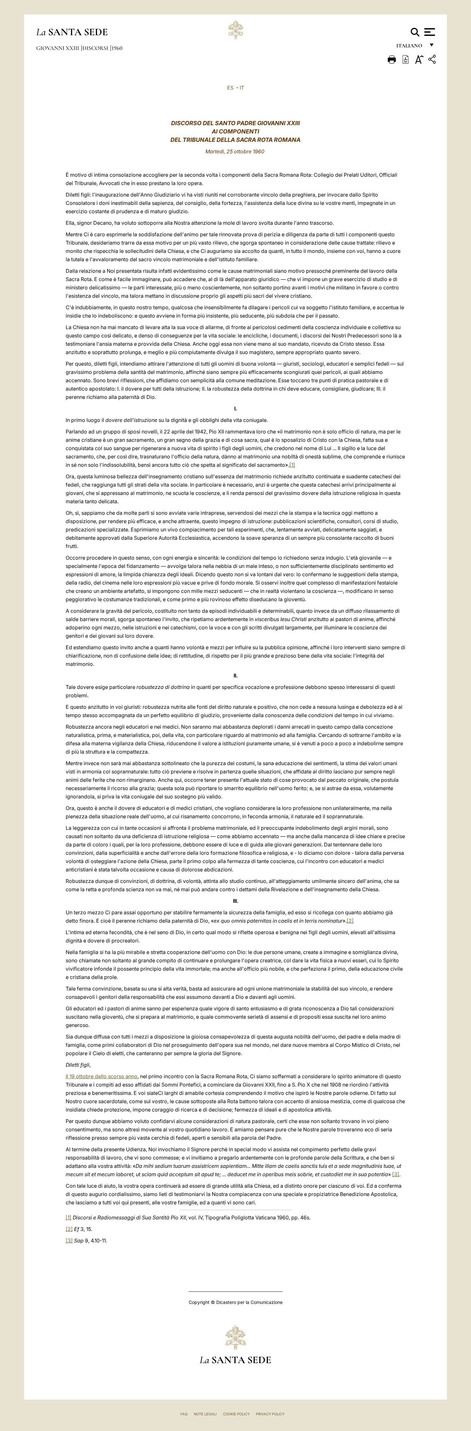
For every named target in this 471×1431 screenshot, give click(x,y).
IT (242, 88)
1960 (117, 48)
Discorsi (96, 48)
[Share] (432, 60)
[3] (395, 1174)
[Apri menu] (429, 32)
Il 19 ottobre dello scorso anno (101, 1076)
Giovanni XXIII (58, 48)
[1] (292, 465)
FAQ (183, 1414)
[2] (350, 921)
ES (230, 88)
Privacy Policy (270, 1414)
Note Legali (205, 1414)
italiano (411, 47)
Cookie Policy (236, 1414)
